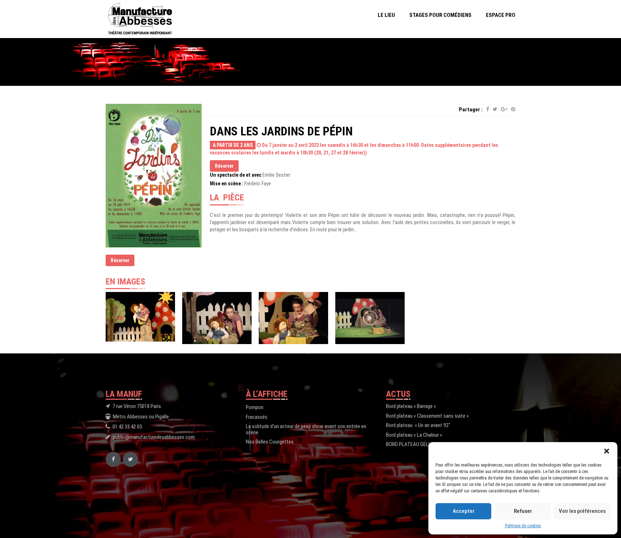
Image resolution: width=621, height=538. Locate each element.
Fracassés (256, 417)
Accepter (463, 511)
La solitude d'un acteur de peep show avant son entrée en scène (306, 429)
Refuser (523, 511)
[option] (140, 317)
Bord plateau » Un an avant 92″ (418, 425)
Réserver (120, 260)
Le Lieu (386, 15)
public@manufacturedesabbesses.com (154, 437)
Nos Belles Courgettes (270, 442)
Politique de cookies (523, 525)
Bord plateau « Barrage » (411, 406)
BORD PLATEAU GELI (407, 444)
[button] (606, 451)
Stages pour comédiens (440, 15)
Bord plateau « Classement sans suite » (427, 416)
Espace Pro (500, 15)
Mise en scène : (226, 183)
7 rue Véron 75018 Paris (136, 406)
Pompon (254, 407)
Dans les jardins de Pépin (281, 131)
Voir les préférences (582, 511)
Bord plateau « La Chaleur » (414, 435)
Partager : (471, 109)
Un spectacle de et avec (235, 175)
